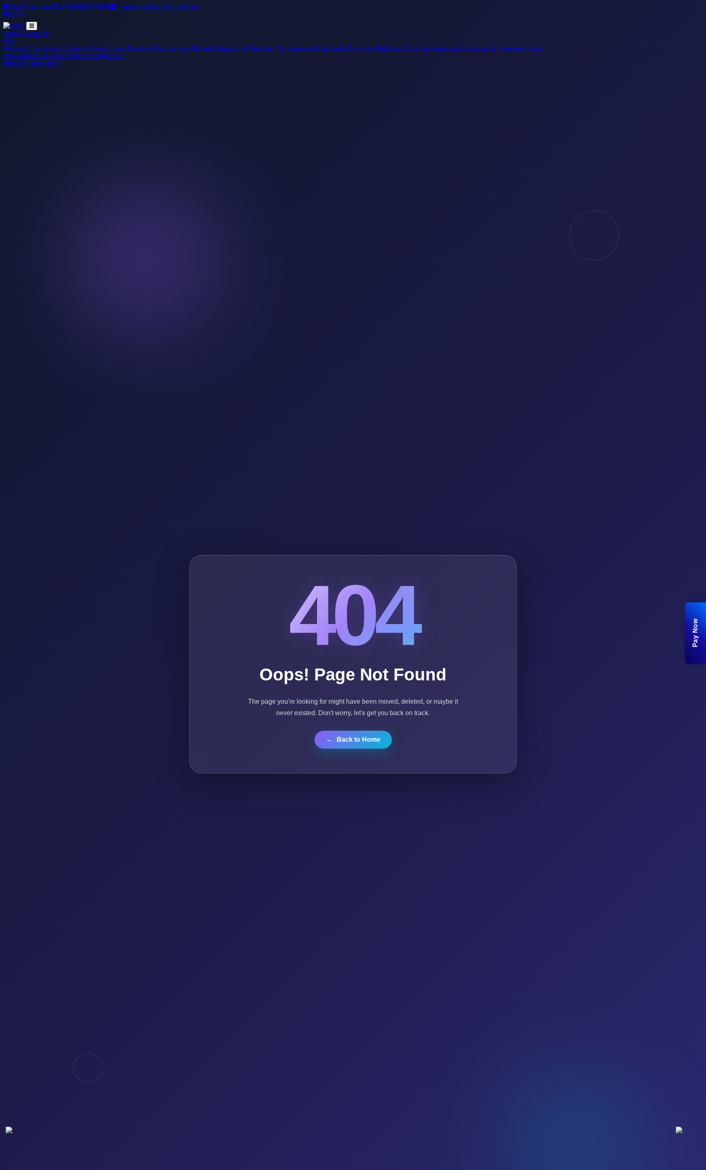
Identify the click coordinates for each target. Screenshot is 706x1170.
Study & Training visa (95, 48)
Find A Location (30, 6)
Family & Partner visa (158, 48)
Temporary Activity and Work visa (325, 48)
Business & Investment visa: (502, 48)
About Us (35, 33)
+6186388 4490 (84, 6)
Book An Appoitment (32, 63)
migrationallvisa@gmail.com (157, 6)
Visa (9, 41)
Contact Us (107, 55)
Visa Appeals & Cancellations (47, 55)
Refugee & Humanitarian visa (418, 48)
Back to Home (353, 739)
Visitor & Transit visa (33, 48)
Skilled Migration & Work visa (233, 48)
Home (12, 33)
